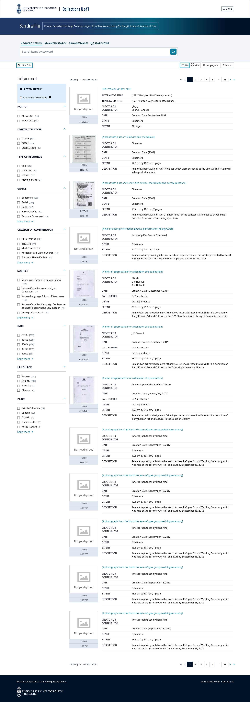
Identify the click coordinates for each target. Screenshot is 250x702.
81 (225, 79)
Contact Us (227, 681)
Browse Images (78, 43)
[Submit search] (173, 52)
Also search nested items (35, 97)
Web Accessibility (210, 681)
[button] (41, 107)
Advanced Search (55, 43)
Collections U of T (34, 681)
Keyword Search (31, 43)
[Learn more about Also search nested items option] (49, 97)
